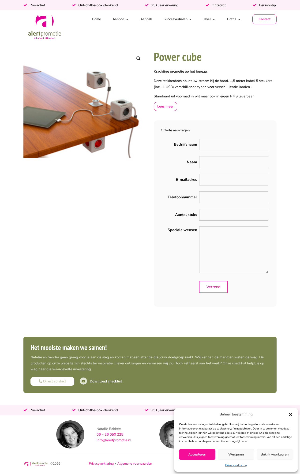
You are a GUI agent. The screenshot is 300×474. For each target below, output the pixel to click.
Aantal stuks (186, 214)
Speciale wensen (182, 230)
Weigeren (236, 454)
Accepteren (197, 454)
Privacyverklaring (236, 465)
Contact (264, 19)
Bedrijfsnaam (185, 144)
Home (96, 19)
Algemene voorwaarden (134, 463)
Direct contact (54, 381)
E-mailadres (186, 179)
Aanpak (146, 19)
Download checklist (105, 381)
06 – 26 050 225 (110, 434)
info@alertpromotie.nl (114, 440)
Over (207, 19)
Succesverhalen (176, 19)
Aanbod (118, 19)
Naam (192, 162)
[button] (290, 414)
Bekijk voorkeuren (275, 454)
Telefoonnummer (182, 197)
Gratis (231, 19)
